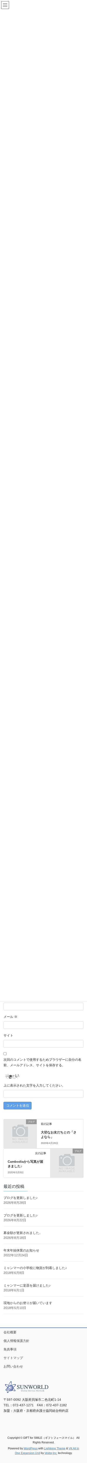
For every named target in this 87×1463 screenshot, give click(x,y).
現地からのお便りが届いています (27, 1303)
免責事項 (9, 1349)
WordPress (31, 1448)
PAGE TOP (80, 1415)
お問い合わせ (13, 1366)
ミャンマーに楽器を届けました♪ (27, 1285)
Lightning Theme (54, 1448)
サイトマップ (13, 1358)
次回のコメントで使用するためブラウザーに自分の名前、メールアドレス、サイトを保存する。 (42, 1062)
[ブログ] (20, 1129)
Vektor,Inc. (51, 1453)
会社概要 (9, 1332)
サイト (8, 1035)
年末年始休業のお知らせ (21, 1250)
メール (10, 1017)
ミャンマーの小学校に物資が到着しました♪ (35, 1268)
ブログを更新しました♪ (20, 1198)
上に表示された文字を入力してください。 (34, 1085)
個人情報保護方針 (16, 1341)
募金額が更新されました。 (22, 1233)
